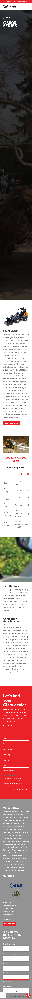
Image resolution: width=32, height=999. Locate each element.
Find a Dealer (11, 423)
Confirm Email (7, 981)
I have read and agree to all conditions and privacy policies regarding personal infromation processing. (13, 782)
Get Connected (19, 790)
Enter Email (6, 972)
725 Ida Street (8, 909)
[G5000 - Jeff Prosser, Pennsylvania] (16, 452)
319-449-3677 (8, 919)
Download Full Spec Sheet (16, 459)
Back (6, 17)
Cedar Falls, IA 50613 (11, 912)
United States (8, 915)
